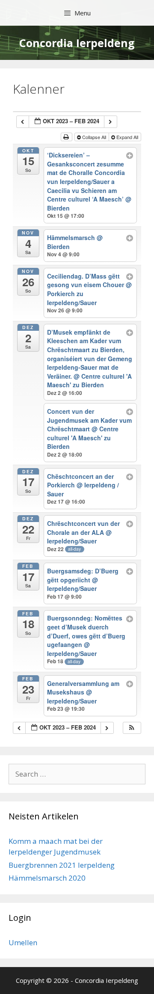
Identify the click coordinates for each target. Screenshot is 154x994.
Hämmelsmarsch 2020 (47, 878)
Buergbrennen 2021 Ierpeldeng (62, 865)
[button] (131, 728)
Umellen (23, 942)
